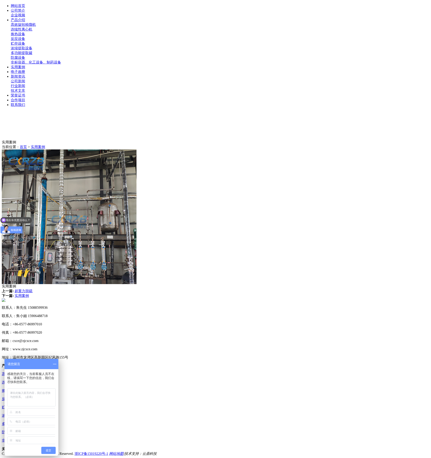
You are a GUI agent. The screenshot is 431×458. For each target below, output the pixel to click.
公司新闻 (18, 81)
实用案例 (38, 147)
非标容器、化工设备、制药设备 (36, 62)
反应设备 (18, 39)
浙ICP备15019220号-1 (91, 454)
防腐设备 (18, 57)
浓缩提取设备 (21, 48)
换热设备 (18, 34)
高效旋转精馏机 (23, 24)
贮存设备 (18, 43)
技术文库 (18, 90)
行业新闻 (18, 86)
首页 (23, 147)
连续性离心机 (21, 29)
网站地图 (116, 454)
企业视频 (18, 15)
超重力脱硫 (24, 291)
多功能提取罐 (21, 53)
